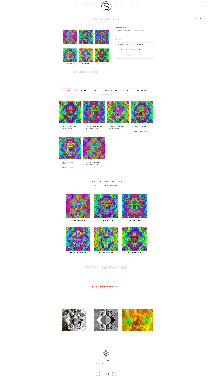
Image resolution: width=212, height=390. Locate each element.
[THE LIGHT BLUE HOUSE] (92, 150)
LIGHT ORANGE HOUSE (112, 90)
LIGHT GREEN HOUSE (80, 90)
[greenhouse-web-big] (96, 113)
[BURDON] (72, 316)
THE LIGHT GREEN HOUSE (94, 126)
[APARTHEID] (103, 316)
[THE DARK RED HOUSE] (68, 113)
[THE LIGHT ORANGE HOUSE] (139, 113)
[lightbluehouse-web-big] (96, 150)
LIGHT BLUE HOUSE (95, 90)
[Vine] (114, 374)
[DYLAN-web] (140, 316)
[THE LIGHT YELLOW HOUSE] (68, 150)
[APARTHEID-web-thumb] (108, 316)
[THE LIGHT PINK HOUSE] (115, 113)
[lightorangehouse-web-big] (144, 113)
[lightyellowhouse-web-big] (73, 150)
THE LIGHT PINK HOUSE (116, 126)
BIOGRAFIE (94, 4)
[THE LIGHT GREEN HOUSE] (92, 113)
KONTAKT (124, 4)
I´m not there (137, 320)
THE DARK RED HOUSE (69, 126)
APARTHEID (106, 320)
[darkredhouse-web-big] (73, 113)
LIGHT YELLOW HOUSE (106, 95)
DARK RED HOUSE (142, 90)
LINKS (117, 4)
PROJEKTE (86, 4)
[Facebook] (98, 374)
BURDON (74, 320)
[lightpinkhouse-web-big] (120, 113)
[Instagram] (109, 374)
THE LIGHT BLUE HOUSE (93, 162)
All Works (67, 90)
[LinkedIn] (103, 374)
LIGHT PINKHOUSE (128, 90)
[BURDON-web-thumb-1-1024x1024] (77, 316)
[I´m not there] (135, 316)
